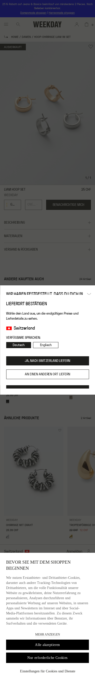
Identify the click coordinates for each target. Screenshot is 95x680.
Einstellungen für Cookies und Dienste (47, 671)
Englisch (46, 345)
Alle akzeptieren (47, 645)
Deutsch (19, 345)
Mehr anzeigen (47, 634)
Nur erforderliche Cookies (47, 658)
